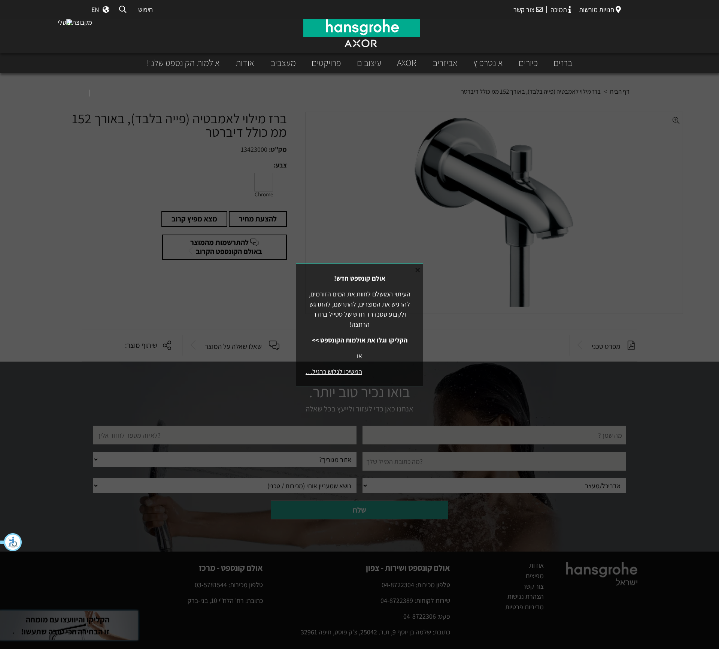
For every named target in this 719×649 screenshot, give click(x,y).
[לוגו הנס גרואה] (361, 28)
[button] (11, 542)
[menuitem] (555, 63)
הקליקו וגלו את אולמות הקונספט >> (359, 340)
